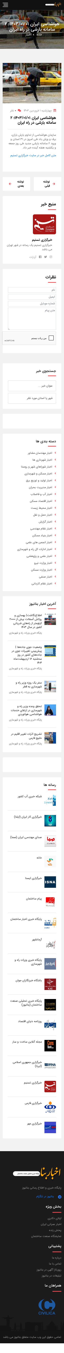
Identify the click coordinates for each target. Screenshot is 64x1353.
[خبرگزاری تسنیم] (50, 1086)
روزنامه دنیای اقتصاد (30, 1021)
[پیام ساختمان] (50, 902)
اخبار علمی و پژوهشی (39, 556)
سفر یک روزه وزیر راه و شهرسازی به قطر (29, 684)
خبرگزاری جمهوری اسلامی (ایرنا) (27, 1064)
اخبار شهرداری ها (42, 460)
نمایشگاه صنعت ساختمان (46, 1236)
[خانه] (50, 861)
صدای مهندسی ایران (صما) (26, 837)
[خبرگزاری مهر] (50, 1127)
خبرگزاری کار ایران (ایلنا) (28, 817)
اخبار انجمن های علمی (39, 542)
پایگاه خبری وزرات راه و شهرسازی (25, 633)
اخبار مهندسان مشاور (40, 453)
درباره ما (56, 1258)
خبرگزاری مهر (34, 1123)
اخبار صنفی (45, 577)
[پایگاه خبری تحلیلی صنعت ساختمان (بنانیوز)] (50, 1004)
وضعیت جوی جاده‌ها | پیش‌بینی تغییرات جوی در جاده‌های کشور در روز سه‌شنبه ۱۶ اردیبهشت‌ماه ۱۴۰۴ (27, 655)
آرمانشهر (37, 939)
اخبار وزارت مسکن (41, 570)
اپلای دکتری (54, 1218)
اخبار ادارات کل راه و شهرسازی (34, 549)
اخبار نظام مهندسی (41, 528)
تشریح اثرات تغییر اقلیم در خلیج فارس (26, 736)
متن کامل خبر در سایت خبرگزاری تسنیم (33, 155)
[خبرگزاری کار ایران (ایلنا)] (50, 820)
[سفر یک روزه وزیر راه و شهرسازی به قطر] (50, 686)
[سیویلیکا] (47, 1307)
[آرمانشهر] (50, 943)
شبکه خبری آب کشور (30, 796)
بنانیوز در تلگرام (45, 1196)
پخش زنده (55, 1230)
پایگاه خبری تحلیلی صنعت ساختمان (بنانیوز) (26, 1003)
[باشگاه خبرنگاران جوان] (50, 984)
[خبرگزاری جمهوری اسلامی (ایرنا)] (50, 1066)
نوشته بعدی (20, 183)
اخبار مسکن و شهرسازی (38, 473)
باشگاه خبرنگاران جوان (29, 980)
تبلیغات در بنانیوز (51, 1275)
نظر (13, 110)
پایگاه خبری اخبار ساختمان (26, 919)
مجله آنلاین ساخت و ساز (27, 1042)
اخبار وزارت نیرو (43, 563)
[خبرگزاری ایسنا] (50, 882)
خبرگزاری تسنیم (33, 1082)
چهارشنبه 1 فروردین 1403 (38, 110)
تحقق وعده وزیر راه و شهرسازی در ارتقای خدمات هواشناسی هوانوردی (26, 710)
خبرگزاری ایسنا (33, 878)
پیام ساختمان (34, 898)
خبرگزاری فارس (33, 1103)
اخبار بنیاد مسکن (42, 535)
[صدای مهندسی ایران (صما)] (50, 841)
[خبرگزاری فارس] (50, 1107)
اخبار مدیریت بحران (40, 487)
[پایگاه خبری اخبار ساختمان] (50, 923)
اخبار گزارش (45, 522)
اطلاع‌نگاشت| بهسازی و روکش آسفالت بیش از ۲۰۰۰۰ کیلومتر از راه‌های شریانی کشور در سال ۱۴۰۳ (26, 621)
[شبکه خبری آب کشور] (50, 800)
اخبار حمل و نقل (42, 515)
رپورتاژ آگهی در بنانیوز (49, 1270)
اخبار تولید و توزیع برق (39, 480)
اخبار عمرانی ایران (51, 1224)
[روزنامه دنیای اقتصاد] (50, 1025)
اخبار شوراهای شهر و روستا (36, 467)
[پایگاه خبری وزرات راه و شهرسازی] (50, 963)
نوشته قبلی (46, 183)
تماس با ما (55, 1264)
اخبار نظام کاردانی (41, 583)
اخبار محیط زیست (41, 508)
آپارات (32, 257)
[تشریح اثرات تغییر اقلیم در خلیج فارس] (50, 738)
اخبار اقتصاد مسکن (41, 501)
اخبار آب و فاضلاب (41, 494)
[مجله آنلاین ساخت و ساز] (50, 1045)
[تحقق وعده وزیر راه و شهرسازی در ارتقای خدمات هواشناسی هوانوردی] (50, 710)
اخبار (28, 34)
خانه (39, 34)
